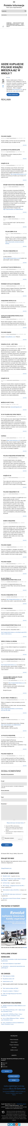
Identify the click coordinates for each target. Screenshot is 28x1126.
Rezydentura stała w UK (8, 978)
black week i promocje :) (9, 698)
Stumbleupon (16, 1124)
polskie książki (6, 545)
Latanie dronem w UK (8, 981)
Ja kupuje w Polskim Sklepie (10, 150)
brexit (7, 1091)
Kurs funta (14, 1047)
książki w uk (7, 475)
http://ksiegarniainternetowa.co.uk (14, 599)
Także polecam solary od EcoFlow (11, 890)
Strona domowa (5, 790)
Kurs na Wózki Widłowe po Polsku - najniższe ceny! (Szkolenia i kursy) (12, 1019)
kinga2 (9, 77)
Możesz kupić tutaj (7, 402)
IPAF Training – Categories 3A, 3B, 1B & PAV (13, 885)
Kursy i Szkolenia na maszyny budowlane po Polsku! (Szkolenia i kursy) (12, 1023)
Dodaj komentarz (13, 94)
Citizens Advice (14, 1042)
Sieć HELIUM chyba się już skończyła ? (12, 894)
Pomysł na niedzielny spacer (12, 1093)
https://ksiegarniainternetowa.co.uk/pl (12, 258)
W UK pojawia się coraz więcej (11, 414)
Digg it (14, 1124)
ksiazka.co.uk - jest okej (9, 344)
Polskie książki (6, 136)
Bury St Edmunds (17, 1088)
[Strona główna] (14, 1)
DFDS (3, 1064)
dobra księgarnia (9, 521)
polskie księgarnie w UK (11, 492)
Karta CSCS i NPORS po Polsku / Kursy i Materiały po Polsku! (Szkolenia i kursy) (11, 1014)
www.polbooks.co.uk (10, 336)
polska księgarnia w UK (9, 595)
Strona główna (3, 26)
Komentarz (4, 804)
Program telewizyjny (14, 1044)
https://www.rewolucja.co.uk (13, 440)
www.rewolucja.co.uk (17, 89)
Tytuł (2, 797)
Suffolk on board (14, 1050)
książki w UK (5, 163)
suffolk (12, 1091)
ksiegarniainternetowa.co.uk (11, 625)
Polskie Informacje (14, 5)
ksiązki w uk (5, 378)
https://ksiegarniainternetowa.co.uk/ (16, 683)
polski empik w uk (9, 217)
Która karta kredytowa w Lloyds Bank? (12, 963)
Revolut (25, 947)
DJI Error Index (6, 883)
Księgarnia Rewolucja (8, 300)
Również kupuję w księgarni (10, 284)
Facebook (9, 1124)
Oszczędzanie (6, 1089)
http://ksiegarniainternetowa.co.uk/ (19, 174)
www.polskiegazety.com (16, 407)
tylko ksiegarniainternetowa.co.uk (13, 659)
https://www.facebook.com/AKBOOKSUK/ (13, 209)
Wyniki (14, 1080)
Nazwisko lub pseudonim (7, 774)
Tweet (11, 1124)
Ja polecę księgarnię (8, 735)
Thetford (17, 1091)
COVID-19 (22, 1091)
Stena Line (4, 1063)
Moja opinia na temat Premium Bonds (11, 898)
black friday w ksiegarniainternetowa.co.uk (11, 579)
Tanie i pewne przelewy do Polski (10, 988)
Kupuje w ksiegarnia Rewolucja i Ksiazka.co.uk (12, 316)
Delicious (19, 1124)
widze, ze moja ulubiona (9, 641)
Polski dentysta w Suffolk (8, 976)
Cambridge (20, 1086)
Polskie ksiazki (6, 332)
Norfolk (4, 1091)
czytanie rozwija (6, 608)
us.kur (8, 404)
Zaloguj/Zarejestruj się (6, 868)
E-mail (2, 781)
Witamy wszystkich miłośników (13, 185)
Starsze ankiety (13, 1076)
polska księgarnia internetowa (14, 456)
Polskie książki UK (7, 754)
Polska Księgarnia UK (10, 251)
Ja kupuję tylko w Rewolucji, (11, 267)
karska (3, 436)
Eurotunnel (4, 1066)
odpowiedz (25, 145)
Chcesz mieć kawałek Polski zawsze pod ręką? (12, 677)
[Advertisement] (14, 43)
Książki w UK (5, 717)
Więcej (13, 1094)
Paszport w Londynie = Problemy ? (11, 991)
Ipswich (20, 1093)
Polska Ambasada (14, 1039)
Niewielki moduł (6, 876)
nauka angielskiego (10, 1086)
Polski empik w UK (11, 231)
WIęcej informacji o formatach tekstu (15, 823)
